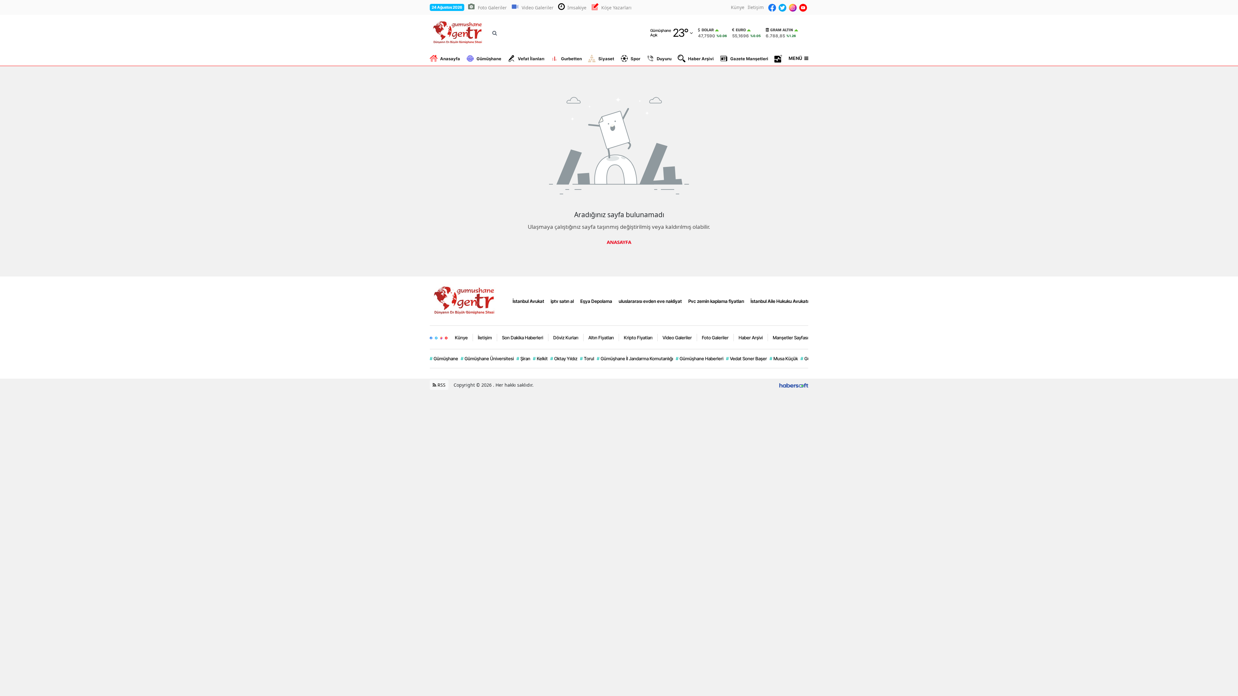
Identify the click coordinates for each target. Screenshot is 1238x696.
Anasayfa (450, 58)
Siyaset (606, 58)
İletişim (756, 7)
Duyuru (664, 58)
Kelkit (540, 358)
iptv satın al (562, 301)
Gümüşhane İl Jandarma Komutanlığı (635, 358)
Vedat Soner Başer (746, 358)
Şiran (523, 358)
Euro (741, 30)
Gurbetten (571, 58)
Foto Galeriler (492, 8)
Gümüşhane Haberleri (699, 358)
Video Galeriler (538, 8)
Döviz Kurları (565, 337)
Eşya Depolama (596, 301)
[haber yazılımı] (793, 385)
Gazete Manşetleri (749, 58)
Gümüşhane (489, 58)
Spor (635, 58)
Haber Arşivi (701, 58)
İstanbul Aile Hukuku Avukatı (779, 301)
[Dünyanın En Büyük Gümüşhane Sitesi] (465, 300)
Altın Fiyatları (601, 337)
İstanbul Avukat (528, 301)
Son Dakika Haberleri (522, 337)
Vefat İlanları (531, 58)
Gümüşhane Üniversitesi (487, 358)
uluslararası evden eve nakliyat (650, 301)
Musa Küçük (784, 358)
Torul (587, 358)
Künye (737, 7)
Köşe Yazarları (616, 8)
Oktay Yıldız (563, 358)
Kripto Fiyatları (638, 337)
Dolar (708, 30)
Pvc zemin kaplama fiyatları (716, 301)
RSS (441, 385)
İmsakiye (576, 8)
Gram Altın (781, 30)
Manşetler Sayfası (790, 337)
